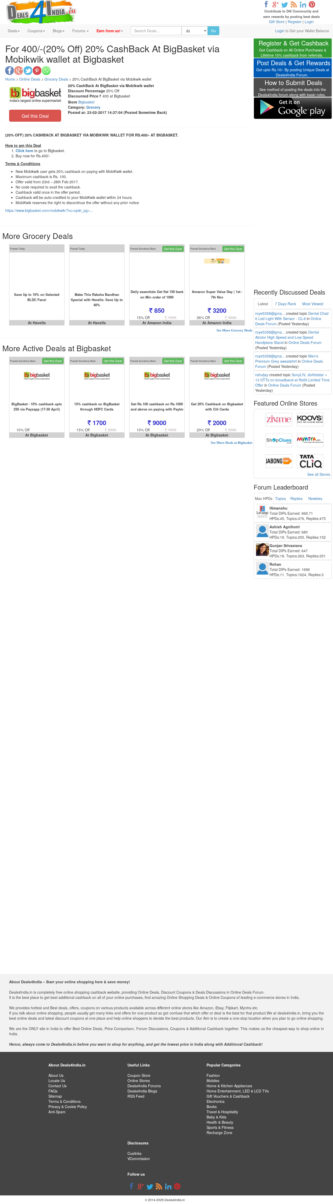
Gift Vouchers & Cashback (228, 1096)
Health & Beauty (220, 1122)
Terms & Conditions (64, 1101)
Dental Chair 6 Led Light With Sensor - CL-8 (292, 316)
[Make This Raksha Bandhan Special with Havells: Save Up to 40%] (96, 271)
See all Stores (318, 474)
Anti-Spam (57, 1111)
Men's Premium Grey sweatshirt (286, 358)
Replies (296, 498)
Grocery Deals (56, 79)
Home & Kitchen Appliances (229, 1085)
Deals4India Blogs (142, 1091)
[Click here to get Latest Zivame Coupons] (279, 419)
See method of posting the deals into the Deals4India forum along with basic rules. (292, 88)
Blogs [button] (57, 30)
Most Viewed (312, 303)
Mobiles (213, 1080)
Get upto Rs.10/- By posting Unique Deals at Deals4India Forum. (293, 68)
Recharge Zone (219, 1132)
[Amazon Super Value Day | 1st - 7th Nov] (217, 271)
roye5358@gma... (270, 313)
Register (295, 21)
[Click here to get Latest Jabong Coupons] (279, 460)
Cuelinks (134, 1153)
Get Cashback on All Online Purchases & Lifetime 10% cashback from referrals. (294, 49)
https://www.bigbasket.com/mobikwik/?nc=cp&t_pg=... (49, 210)
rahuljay (261, 374)
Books (212, 1106)
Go (213, 30)
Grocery (93, 107)
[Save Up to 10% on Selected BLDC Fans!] (36, 271)
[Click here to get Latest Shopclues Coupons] (279, 439)
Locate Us (56, 1080)
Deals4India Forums (144, 1085)
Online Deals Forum (305, 342)
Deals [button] (12, 30)
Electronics (216, 1101)
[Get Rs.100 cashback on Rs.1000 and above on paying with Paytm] (157, 383)
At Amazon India (156, 322)
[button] (110, 30)
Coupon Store (138, 1075)
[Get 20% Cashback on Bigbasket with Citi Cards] (217, 383)
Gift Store (277, 21)
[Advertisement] (293, 200)
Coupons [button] (35, 30)
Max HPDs (263, 498)
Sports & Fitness (220, 1127)
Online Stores (138, 1080)
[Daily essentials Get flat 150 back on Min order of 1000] (157, 271)
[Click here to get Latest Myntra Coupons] (310, 439)
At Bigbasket (36, 435)
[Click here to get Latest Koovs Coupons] (310, 419)
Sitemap (55, 1096)
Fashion (213, 1075)
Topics (280, 498)
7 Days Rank (285, 303)
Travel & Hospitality (222, 1111)
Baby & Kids (216, 1117)
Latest (263, 303)
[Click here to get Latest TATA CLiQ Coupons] (310, 460)
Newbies (315, 498)
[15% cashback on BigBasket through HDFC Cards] (96, 383)
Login (309, 21)
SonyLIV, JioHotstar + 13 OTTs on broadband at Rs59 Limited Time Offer (292, 380)
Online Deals (29, 79)
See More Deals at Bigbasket (231, 443)
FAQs (52, 1091)
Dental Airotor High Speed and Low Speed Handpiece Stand (287, 337)
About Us (55, 1075)
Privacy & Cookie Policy (67, 1106)
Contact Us (57, 1085)
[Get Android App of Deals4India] (293, 108)
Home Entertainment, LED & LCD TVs (238, 1091)
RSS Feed (135, 1096)
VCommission (138, 1158)
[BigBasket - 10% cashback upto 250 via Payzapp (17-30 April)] (36, 383)
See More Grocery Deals (234, 330)
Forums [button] (79, 30)
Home (10, 79)
